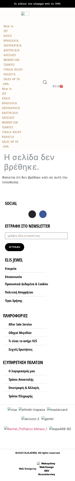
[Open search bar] (45, 82)
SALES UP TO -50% (11, 81)
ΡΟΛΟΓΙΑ (8, 137)
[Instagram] (32, 214)
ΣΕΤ (4, 93)
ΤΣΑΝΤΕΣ (7, 127)
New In (7, 89)
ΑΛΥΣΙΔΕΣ (8, 118)
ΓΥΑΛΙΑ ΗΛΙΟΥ (11, 132)
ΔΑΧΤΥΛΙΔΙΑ (10, 113)
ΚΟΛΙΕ (6, 98)
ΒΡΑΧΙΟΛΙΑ (9, 103)
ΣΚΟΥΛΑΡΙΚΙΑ (11, 108)
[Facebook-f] (43, 214)
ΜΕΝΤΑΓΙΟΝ (10, 122)
